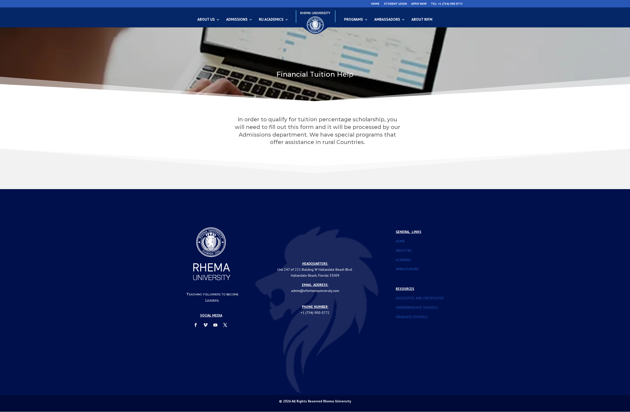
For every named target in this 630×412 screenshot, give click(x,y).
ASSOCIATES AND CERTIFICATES (420, 298)
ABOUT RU (403, 250)
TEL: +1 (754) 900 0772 (447, 3)
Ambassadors (387, 20)
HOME (375, 3)
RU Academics (271, 20)
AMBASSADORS (407, 269)
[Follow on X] (225, 325)
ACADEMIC (403, 260)
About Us (206, 20)
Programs (353, 20)
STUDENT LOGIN (395, 3)
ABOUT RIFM (421, 20)
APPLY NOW (418, 3)
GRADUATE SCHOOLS (412, 317)
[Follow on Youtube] (215, 325)
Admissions (237, 20)
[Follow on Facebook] (196, 325)
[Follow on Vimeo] (205, 325)
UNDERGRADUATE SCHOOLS (417, 307)
